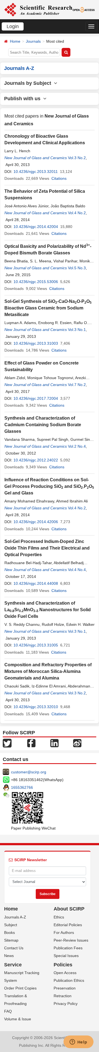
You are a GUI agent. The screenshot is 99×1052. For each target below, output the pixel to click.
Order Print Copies (20, 988)
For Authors (64, 932)
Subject (10, 925)
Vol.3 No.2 (77, 158)
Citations (59, 178)
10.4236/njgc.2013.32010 (35, 707)
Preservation (65, 988)
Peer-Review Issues (71, 940)
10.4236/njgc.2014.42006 (35, 522)
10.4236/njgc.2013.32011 (35, 171)
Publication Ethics (69, 980)
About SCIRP (69, 909)
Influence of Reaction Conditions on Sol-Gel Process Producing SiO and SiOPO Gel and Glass (49, 486)
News (9, 955)
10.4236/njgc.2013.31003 (35, 343)
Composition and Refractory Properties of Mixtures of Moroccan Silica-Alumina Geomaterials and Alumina (48, 671)
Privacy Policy (66, 1003)
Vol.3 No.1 (77, 329)
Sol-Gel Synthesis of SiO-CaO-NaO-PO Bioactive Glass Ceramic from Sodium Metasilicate (48, 308)
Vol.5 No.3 (77, 268)
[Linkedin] (54, 742)
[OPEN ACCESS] (83, 9)
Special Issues (66, 955)
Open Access (65, 973)
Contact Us (13, 948)
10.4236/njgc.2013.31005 (35, 645)
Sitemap (11, 940)
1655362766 (22, 787)
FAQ (8, 1011)
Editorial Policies (68, 925)
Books (9, 932)
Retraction (63, 996)
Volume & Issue (17, 1019)
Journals (33, 41)
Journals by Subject (29, 83)
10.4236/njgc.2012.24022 (35, 460)
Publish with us (23, 98)
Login (13, 26)
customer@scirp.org (28, 772)
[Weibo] (77, 742)
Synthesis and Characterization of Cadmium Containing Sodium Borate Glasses (42, 425)
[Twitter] (7, 742)
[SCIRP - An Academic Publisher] (38, 9)
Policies (63, 964)
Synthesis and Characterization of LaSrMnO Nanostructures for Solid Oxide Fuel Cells (47, 610)
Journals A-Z (15, 917)
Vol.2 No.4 (77, 446)
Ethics (59, 917)
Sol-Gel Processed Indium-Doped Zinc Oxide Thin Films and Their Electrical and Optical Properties (47, 548)
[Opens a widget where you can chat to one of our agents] (78, 1042)
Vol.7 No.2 (77, 384)
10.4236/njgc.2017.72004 (35, 398)
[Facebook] (31, 742)
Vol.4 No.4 (77, 569)
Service (13, 964)
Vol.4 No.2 (77, 213)
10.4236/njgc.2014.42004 (35, 226)
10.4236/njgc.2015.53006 (35, 281)
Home (15, 41)
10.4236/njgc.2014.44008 (35, 583)
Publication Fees (68, 948)
